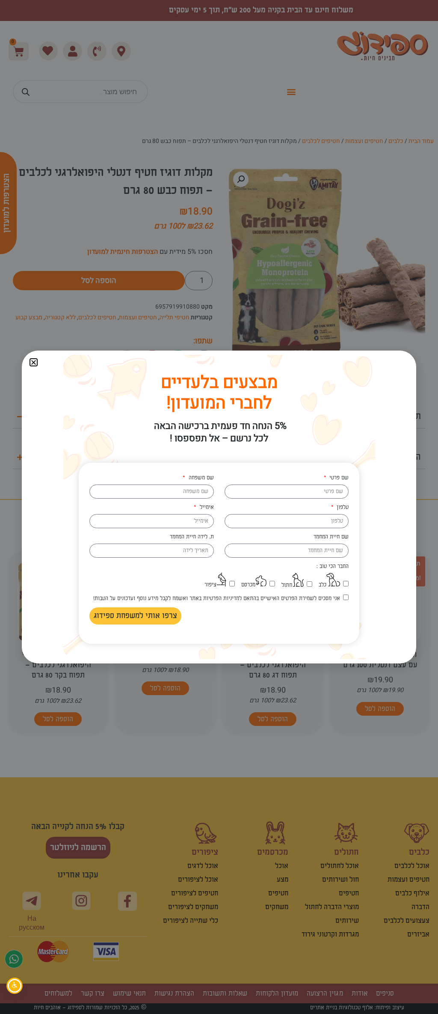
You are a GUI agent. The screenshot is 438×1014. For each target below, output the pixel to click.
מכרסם (248, 584)
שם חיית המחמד (331, 536)
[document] (219, 507)
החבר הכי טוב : (333, 566)
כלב (322, 584)
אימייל (205, 507)
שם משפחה (200, 477)
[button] (33, 362)
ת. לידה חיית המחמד (192, 536)
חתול (286, 585)
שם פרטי (338, 477)
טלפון (342, 507)
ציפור (210, 584)
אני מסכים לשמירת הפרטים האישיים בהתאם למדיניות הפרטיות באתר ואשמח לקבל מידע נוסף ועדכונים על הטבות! (216, 598)
